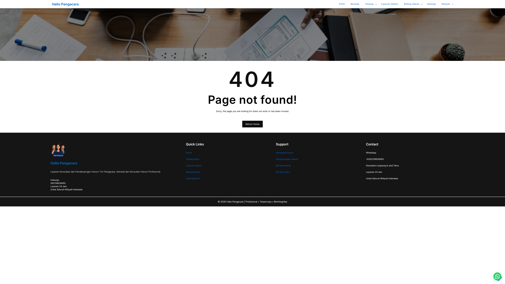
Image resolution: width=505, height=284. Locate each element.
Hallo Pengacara (65, 4)
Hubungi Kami (193, 178)
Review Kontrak (283, 165)
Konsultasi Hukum (284, 152)
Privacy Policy (283, 172)
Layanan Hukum (194, 165)
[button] (497, 276)
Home (189, 152)
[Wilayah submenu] (452, 4)
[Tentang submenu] (376, 4)
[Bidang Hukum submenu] (422, 4)
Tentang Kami (192, 159)
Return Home (252, 124)
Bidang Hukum (193, 172)
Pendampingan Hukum (287, 159)
